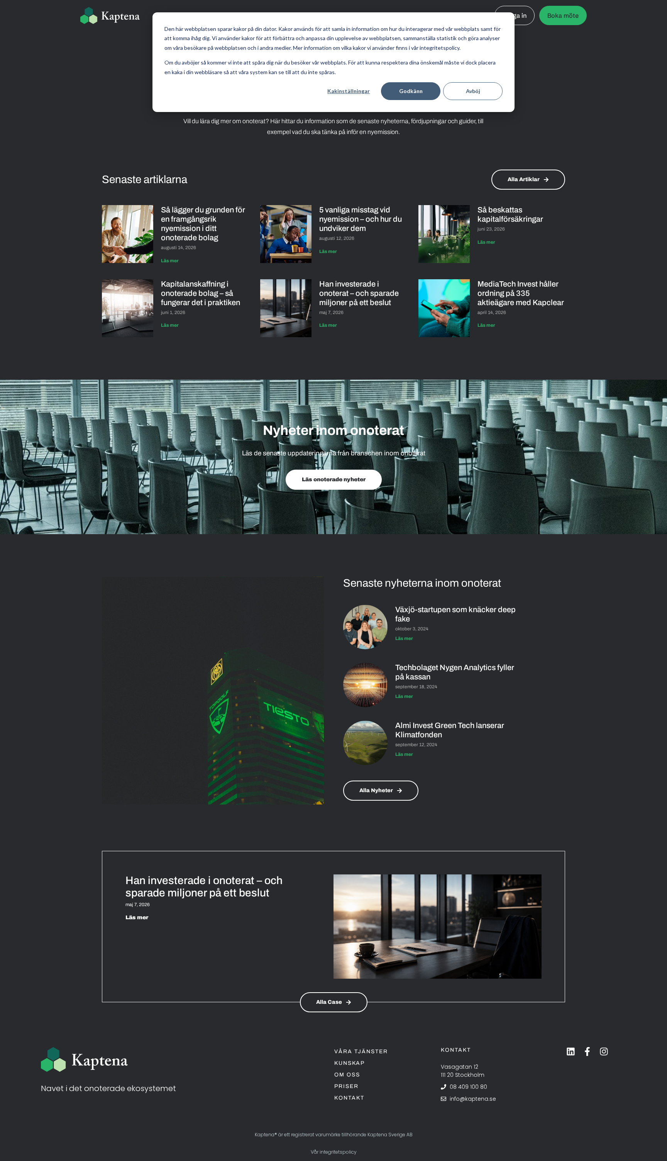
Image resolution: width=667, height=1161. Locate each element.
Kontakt (349, 1098)
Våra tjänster (361, 1051)
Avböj (473, 91)
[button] (326, 528)
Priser (346, 1086)
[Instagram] (603, 1051)
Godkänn (411, 91)
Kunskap (349, 1063)
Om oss (347, 1075)
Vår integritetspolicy (334, 1152)
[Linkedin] (570, 1051)
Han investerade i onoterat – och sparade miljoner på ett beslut (359, 293)
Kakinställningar (348, 91)
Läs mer (170, 260)
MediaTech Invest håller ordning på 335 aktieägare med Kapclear (520, 293)
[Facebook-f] (587, 1051)
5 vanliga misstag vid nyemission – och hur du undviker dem (360, 219)
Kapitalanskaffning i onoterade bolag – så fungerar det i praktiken (201, 293)
